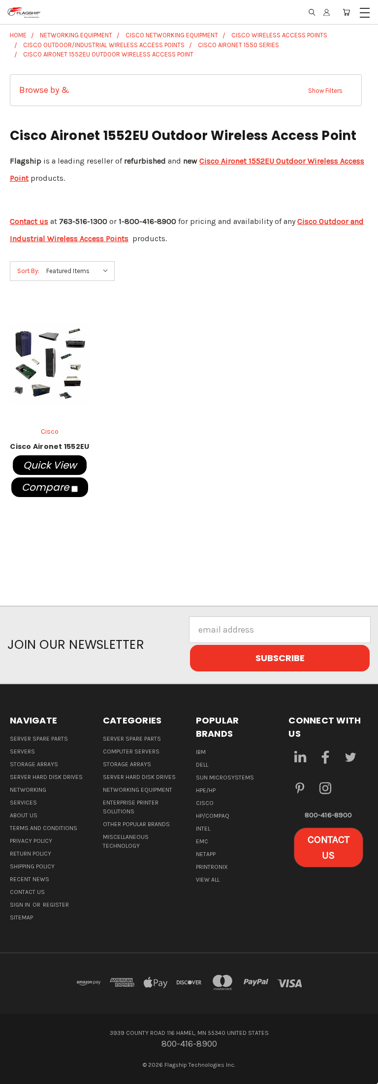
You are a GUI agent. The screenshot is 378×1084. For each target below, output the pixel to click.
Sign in (21, 904)
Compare (46, 487)
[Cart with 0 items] (346, 12)
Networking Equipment (137, 789)
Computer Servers (131, 751)
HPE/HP (206, 790)
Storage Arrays (34, 764)
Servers (22, 751)
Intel (203, 828)
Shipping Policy (32, 866)
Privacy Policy (31, 840)
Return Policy (30, 853)
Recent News (29, 879)
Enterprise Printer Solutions (130, 807)
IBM (201, 752)
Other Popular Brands (136, 824)
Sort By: (28, 271)
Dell (202, 764)
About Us (23, 815)
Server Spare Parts (39, 738)
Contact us (29, 221)
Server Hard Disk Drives (46, 777)
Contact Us (27, 892)
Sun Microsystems (225, 777)
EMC (202, 841)
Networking (28, 789)
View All (208, 879)
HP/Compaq (212, 815)
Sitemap (21, 917)
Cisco (205, 803)
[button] (186, 90)
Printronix (212, 866)
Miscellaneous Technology (126, 841)
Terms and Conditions (43, 828)
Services (23, 802)
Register (56, 904)
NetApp (206, 854)
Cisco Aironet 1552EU (49, 446)
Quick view (49, 465)
